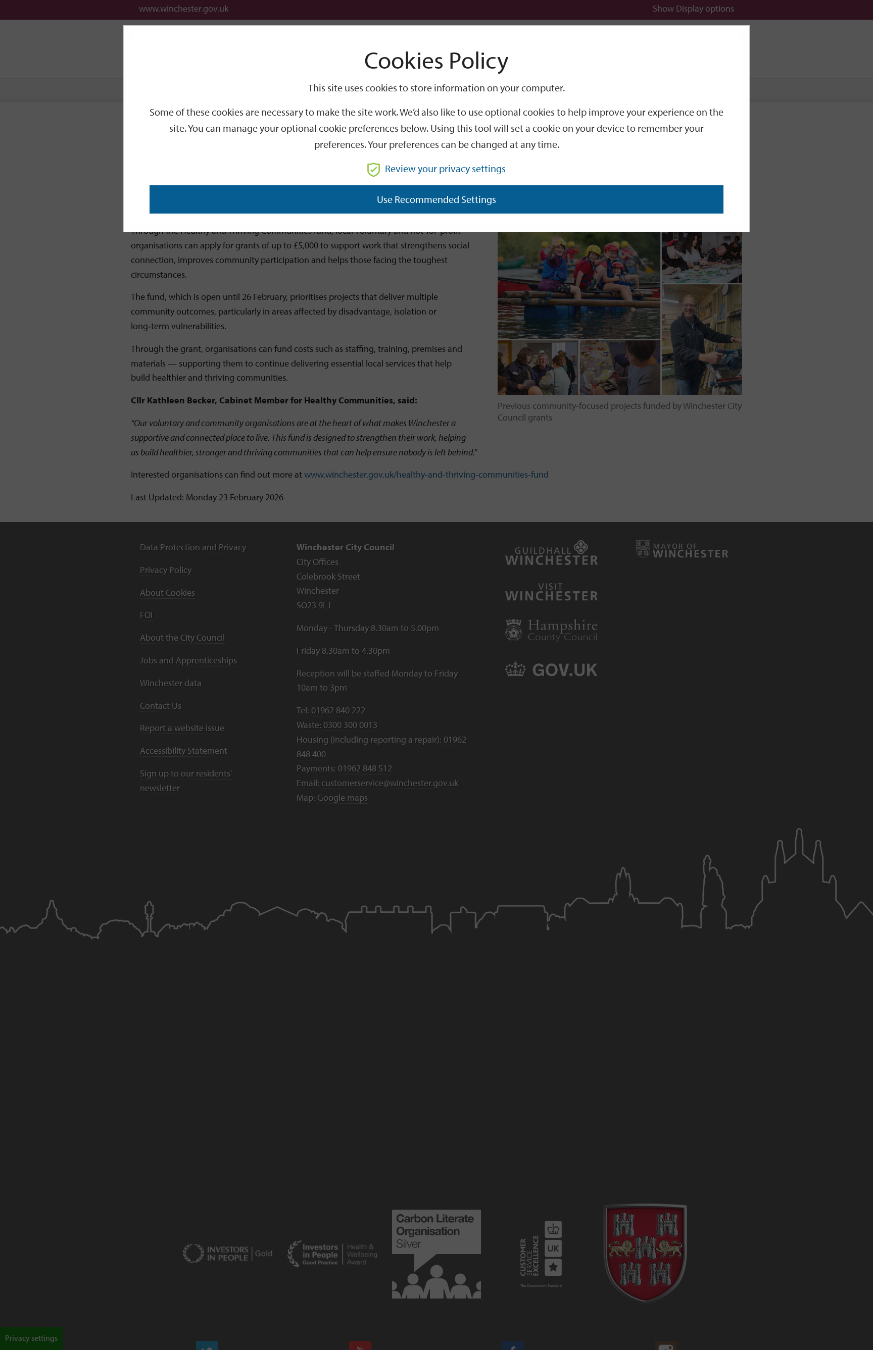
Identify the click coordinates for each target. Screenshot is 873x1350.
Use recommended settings (436, 199)
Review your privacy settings (445, 168)
